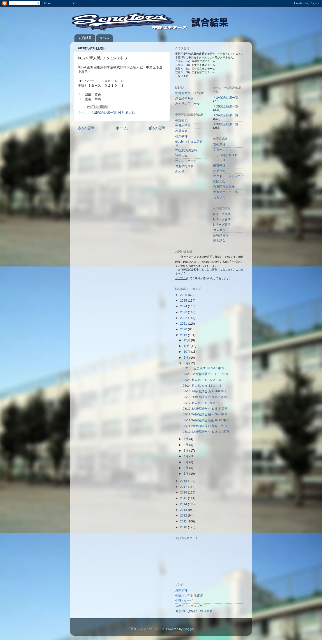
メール (181, 278)
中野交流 (181, 120)
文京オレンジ (222, 150)
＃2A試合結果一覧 (225, 97)
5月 (186, 450)
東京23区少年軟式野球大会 (193, 611)
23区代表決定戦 (186, 150)
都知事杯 (181, 136)
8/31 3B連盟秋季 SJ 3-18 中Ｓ (203, 368)
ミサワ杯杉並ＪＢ (225, 155)
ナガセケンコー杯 (225, 192)
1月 (186, 473)
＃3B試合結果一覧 (225, 124)
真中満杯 (219, 144)
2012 (184, 515)
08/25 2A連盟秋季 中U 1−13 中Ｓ (205, 374)
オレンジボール (186, 161)
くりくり (219, 160)
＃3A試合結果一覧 (225, 115)
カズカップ (220, 230)
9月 (186, 357)
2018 (184, 481)
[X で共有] (97, 107)
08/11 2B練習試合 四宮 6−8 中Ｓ (205, 426)
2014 (184, 504)
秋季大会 (181, 155)
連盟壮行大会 (184, 166)
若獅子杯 (219, 165)
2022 (184, 318)
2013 (184, 509)
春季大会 (181, 131)
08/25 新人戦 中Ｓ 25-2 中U (202, 380)
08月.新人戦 (126, 112)
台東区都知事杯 (224, 186)
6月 (186, 445)
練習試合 (219, 240)
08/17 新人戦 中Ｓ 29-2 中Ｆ (202, 403)
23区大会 (219, 171)
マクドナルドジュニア (228, 176)
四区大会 (219, 181)
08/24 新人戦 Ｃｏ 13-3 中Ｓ (202, 385)
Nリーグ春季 (222, 219)
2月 (186, 468)
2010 (184, 527)
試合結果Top (184, 98)
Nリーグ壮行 (222, 224)
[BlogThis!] (93, 107)
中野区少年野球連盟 (189, 595)
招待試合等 (220, 235)
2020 (184, 329)
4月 (186, 456)
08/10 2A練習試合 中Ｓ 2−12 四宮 (206, 431)
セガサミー (220, 197)
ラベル (104, 38)
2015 (184, 498)
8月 (186, 363)
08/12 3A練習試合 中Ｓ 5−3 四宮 (205, 408)
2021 (184, 323)
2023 (184, 312)
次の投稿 (86, 128)
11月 (187, 346)
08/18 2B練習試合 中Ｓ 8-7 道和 (205, 397)
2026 (184, 295)
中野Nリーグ (184, 600)
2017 (184, 486)
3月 (186, 462)
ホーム (121, 128)
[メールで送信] (89, 107)
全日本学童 (183, 125)
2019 (184, 335)
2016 (184, 492)
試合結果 (85, 38)
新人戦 (179, 171)
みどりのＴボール (187, 103)
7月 (186, 439)
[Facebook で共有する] (101, 107)
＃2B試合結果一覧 (103, 112)
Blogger (188, 629)
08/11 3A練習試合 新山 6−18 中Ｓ (206, 420)
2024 (184, 306)
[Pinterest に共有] (105, 107)
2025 (184, 300)
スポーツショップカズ (190, 606)
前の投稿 (157, 128)
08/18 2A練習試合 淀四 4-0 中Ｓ (205, 391)
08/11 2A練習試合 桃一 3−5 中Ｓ (205, 414)
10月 (187, 351)
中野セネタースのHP (189, 93)
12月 (187, 340)
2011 (184, 521)
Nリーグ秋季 (222, 214)
